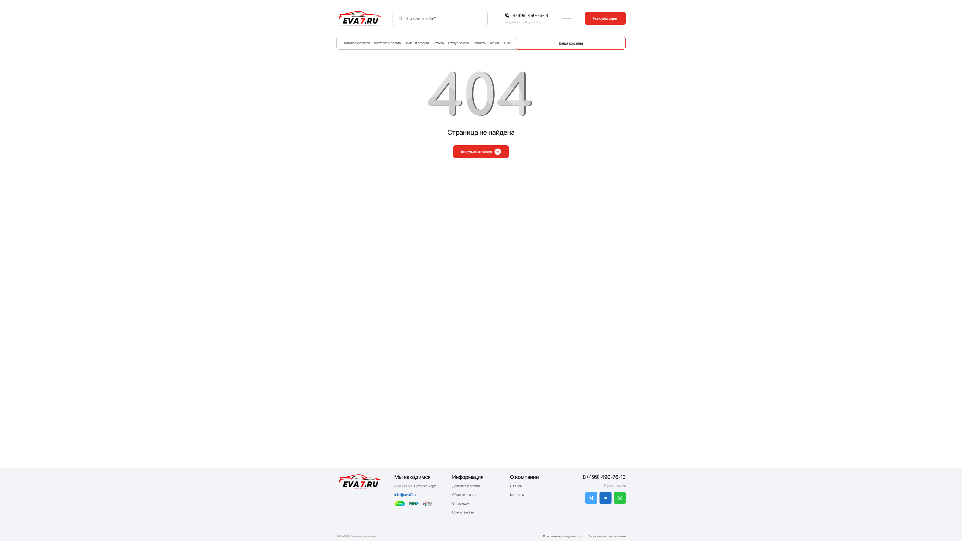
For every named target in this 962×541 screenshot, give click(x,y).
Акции (494, 43)
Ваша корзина (571, 43)
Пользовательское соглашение (607, 536)
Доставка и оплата (387, 43)
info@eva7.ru (405, 494)
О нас (507, 43)
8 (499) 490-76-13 (604, 477)
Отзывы (438, 43)
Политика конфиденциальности (562, 536)
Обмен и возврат (417, 43)
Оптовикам (460, 503)
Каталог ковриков (357, 43)
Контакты (479, 43)
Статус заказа (458, 43)
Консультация (605, 18)
